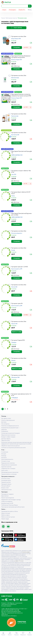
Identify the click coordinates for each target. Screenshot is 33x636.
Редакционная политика (8, 463)
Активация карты (6, 480)
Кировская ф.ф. (14, 116)
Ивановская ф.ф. (15, 77)
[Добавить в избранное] (9, 37)
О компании (4, 452)
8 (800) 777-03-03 (19, 561)
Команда (3, 455)
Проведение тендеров (7, 494)
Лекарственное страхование (9, 465)
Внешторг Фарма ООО (16, 59)
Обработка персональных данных (10, 445)
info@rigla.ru (14, 615)
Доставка (3, 422)
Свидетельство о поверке (8, 468)
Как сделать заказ (6, 418)
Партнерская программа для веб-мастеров (12, 507)
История (3, 454)
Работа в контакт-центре (8, 517)
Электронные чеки (6, 489)
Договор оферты (5, 438)
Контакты (4, 457)
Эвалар (13, 195)
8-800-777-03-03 (6, 596)
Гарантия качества (6, 467)
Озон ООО (13, 174)
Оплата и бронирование (8, 420)
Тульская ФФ (14, 287)
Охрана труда (5, 519)
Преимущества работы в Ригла (9, 511)
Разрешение (4, 431)
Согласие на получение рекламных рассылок (13, 447)
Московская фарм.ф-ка (16, 233)
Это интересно (5, 424)
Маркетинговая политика (8, 435)
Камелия (13, 360)
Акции (4, 10)
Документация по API (7, 503)
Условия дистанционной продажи (10, 433)
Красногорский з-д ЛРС (16, 268)
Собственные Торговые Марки (9, 505)
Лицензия (4, 429)
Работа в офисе (5, 515)
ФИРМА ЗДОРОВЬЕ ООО (16, 155)
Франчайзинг (5, 496)
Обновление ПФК (15, 377)
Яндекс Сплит (18, 53)
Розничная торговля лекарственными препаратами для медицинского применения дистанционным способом (16, 443)
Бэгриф (13, 250)
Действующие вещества (11, 18)
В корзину (17, 47)
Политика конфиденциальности (10, 426)
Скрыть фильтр (18, 27)
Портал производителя (7, 498)
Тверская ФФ (14, 323)
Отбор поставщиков (6, 501)
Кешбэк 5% (22, 10)
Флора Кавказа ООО (16, 38)
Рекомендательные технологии (9, 472)
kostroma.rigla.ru (26, 552)
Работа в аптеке (5, 513)
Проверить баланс (6, 484)
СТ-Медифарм (14, 397)
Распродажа (12, 10)
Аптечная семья (5, 478)
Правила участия (6, 482)
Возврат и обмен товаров (8, 437)
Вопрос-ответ (5, 488)
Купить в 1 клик (16, 331)
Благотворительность (7, 459)
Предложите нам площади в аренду (11, 499)
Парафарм (13, 342)
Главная (3, 18)
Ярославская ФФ (15, 134)
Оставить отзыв (5, 461)
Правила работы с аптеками (9, 474)
